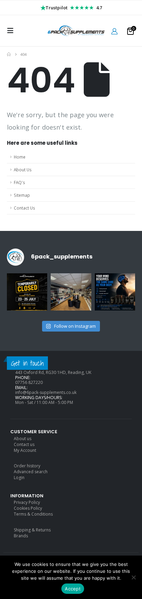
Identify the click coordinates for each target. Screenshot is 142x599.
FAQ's (19, 182)
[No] (133, 577)
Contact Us (24, 208)
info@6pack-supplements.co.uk (46, 392)
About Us (23, 169)
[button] (12, 31)
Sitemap (22, 195)
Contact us (24, 444)
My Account (25, 450)
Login (19, 477)
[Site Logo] (71, 30)
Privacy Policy (27, 502)
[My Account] (114, 31)
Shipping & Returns (32, 530)
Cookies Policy (28, 508)
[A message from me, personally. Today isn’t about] (71, 293)
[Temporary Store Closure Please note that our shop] (27, 293)
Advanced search (31, 472)
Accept (73, 588)
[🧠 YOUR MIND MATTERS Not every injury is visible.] (115, 293)
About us (22, 438)
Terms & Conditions (33, 514)
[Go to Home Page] (9, 54)
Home (20, 157)
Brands (21, 536)
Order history (27, 466)
